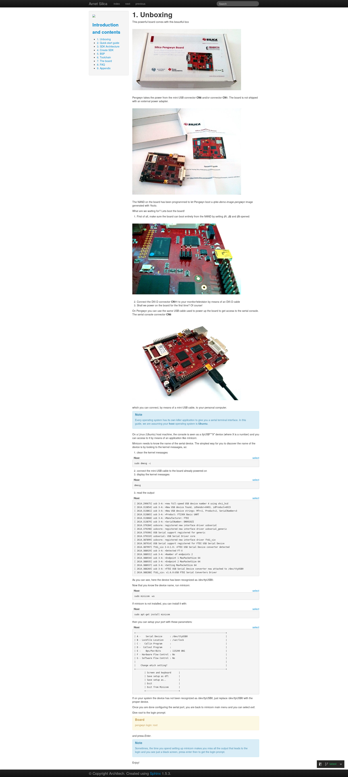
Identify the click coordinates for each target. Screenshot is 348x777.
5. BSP (101, 53)
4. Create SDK (105, 50)
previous (140, 3)
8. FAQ (101, 64)
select (255, 458)
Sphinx (155, 773)
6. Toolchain (104, 57)
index (117, 3)
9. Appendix (104, 68)
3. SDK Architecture (108, 46)
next (127, 3)
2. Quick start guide (108, 43)
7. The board (104, 61)
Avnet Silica (98, 3)
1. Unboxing (104, 39)
